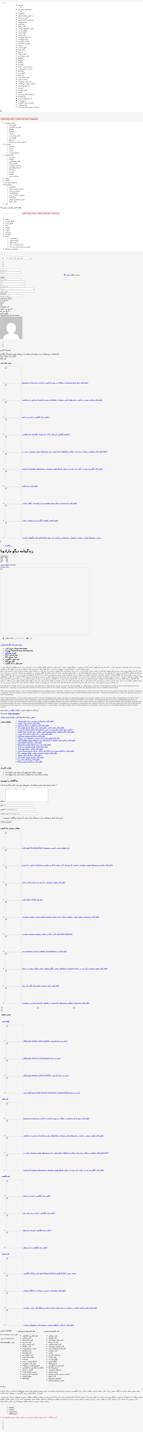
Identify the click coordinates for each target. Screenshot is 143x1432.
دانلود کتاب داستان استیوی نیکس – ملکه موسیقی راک (37, 753)
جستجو (11, 1407)
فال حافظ (52, 1376)
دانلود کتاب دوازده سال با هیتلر (29, 723)
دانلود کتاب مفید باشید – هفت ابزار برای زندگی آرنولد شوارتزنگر (41, 727)
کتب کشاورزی (27, 1355)
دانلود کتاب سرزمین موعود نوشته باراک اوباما (34, 744)
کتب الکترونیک (27, 1340)
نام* (1, 805)
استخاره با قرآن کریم (30, 1374)
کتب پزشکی (26, 1338)
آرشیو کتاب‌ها (53, 1367)
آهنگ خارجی (5, 1021)
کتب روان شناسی (55, 1344)
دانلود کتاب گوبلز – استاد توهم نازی (30, 749)
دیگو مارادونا (10, 717)
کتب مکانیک (26, 1346)
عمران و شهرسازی (29, 1348)
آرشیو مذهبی (53, 1372)
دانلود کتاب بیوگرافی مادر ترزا (29, 759)
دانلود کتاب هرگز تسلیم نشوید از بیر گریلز (33, 747)
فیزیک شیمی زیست (29, 1361)
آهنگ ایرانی (52, 1361)
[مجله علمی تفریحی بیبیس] (1, 111)
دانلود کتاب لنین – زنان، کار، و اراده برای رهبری (35, 734)
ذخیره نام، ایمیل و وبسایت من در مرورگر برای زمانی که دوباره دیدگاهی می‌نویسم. (33, 818)
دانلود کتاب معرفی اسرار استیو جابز (31, 757)
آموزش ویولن (33, 118)
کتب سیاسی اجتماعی (56, 1346)
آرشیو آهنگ (52, 1363)
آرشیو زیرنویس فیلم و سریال (59, 1374)
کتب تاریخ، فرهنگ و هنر (57, 1348)
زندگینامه (8, 545)
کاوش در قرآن (27, 1370)
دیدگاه (2, 801)
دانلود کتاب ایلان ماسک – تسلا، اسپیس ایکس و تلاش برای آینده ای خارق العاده (46, 732)
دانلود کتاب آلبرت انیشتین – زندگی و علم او (33, 725)
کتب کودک (52, 1357)
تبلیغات (11, 1409)
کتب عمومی (5, 1254)
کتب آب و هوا (53, 1342)
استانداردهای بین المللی (30, 1365)
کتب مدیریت (27, 1342)
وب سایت (4, 813)
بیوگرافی (8, 653)
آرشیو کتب (13, 1411)
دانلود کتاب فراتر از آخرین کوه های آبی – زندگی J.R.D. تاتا (39, 738)
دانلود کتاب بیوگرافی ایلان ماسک (29, 755)
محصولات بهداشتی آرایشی (8, 118)
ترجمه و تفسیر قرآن (29, 1372)
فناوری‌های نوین (28, 1357)
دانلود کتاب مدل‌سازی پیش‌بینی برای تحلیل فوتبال (36, 721)
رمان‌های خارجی (54, 1355)
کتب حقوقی (52, 1336)
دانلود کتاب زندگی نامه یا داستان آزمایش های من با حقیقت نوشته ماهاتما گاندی (46, 740)
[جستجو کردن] (31, 258)
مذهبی (50, 1353)
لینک (12, 710)
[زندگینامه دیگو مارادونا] (45, 634)
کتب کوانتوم (26, 1350)
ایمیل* (2, 809)
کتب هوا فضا (27, 1353)
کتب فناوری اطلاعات (30, 1336)
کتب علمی (5, 1099)
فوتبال (2, 717)
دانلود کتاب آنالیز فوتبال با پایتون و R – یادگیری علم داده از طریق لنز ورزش (45, 730)
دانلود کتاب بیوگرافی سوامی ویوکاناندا (31, 736)
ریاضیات (25, 1359)
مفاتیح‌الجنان (26, 1376)
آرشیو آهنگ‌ (13, 1413)
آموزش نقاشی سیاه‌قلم (22, 118)
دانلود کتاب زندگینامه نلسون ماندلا (30, 761)
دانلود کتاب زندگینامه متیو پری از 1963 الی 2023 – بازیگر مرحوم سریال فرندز (46, 751)
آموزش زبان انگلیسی (56, 1365)
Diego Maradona (14, 713)
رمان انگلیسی (6, 1176)
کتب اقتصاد (52, 1338)
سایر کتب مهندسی (29, 1363)
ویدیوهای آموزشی (54, 1370)
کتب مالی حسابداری (55, 1340)
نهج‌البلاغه (25, 1378)
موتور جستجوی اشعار (56, 1380)
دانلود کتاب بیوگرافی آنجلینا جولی (30, 742)
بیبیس (32, 717)
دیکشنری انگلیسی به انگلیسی (33, 1367)
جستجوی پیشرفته (55, 1378)
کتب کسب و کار (28, 1344)
